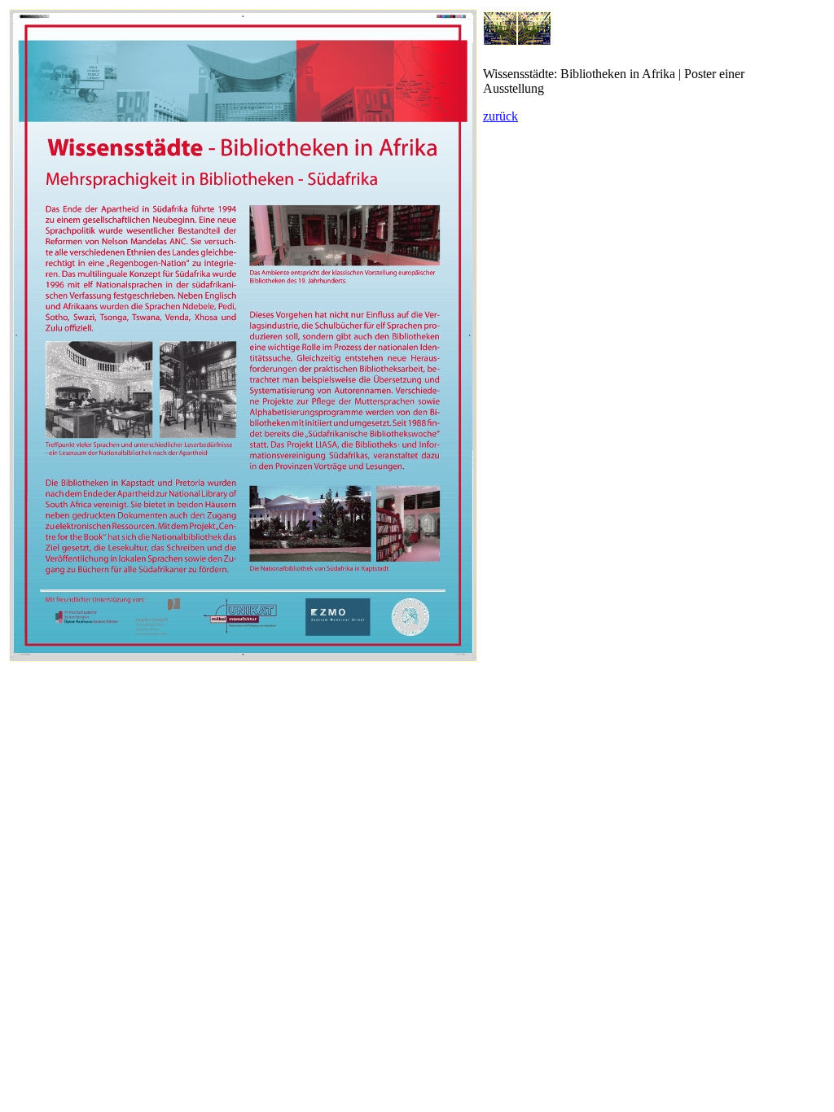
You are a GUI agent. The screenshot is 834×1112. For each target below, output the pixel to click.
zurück (500, 116)
